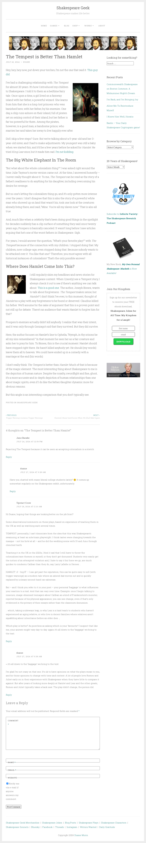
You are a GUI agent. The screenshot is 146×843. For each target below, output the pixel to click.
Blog (66, 26)
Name (12, 762)
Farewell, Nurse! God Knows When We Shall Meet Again (77, 416)
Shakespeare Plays (88, 822)
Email (12, 770)
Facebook (47, 827)
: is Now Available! (123, 269)
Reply (9, 456)
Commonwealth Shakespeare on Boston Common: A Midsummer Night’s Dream (122, 89)
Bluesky (35, 827)
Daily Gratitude (107, 827)
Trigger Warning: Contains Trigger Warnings (24, 416)
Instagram (72, 827)
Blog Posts (70, 822)
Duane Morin (81, 835)
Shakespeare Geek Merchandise (22, 822)
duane (26, 62)
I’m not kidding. (65, 151)
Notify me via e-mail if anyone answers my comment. (12, 791)
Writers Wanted (88, 827)
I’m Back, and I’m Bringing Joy (122, 99)
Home (44, 26)
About (101, 26)
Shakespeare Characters (113, 822)
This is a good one (48, 287)
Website (12, 778)
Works (88, 26)
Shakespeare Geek (73, 7)
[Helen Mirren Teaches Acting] (123, 370)
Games (53, 26)
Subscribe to (122, 218)
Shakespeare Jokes (52, 822)
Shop (75, 26)
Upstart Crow (23, 502)
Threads (59, 827)
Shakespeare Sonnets (17, 827)
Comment (13, 722)
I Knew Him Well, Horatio (120, 116)
